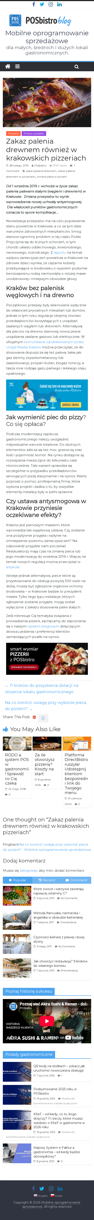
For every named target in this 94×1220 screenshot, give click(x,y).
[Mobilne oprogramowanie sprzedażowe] (8, 66)
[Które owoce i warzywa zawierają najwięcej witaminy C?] (18, 886)
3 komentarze (68, 922)
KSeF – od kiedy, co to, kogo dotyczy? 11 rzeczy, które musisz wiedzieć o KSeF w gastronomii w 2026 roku (59, 1120)
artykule (12, 567)
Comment (78, 880)
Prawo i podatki (34, 133)
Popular (19, 880)
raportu (60, 252)
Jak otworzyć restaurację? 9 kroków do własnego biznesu (60, 963)
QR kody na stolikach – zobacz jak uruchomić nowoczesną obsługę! (59, 1068)
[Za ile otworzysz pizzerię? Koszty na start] (47, 739)
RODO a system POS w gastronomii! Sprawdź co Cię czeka (17, 769)
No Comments (69, 898)
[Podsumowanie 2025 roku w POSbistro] (17, 1087)
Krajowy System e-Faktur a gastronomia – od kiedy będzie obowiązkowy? (56, 1152)
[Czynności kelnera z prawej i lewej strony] (18, 934)
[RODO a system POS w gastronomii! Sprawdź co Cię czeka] (17, 739)
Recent (49, 880)
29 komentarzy (69, 970)
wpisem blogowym (43, 626)
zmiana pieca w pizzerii (52, 176)
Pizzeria (13, 133)
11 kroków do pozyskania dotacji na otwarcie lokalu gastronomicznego (41, 688)
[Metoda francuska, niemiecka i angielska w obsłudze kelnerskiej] (18, 910)
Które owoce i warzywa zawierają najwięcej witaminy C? (58, 891)
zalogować (28, 870)
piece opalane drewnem (41, 171)
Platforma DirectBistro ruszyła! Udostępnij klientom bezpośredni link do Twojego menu (76, 774)
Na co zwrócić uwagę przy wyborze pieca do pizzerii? (45, 705)
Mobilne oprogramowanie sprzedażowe (47, 37)
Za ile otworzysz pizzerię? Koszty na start (45, 764)
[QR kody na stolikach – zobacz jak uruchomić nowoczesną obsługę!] (17, 1064)
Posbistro (40, 165)
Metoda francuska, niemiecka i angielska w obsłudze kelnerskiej (58, 915)
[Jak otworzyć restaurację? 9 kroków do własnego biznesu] (18, 958)
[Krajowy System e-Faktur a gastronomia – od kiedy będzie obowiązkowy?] (17, 1146)
